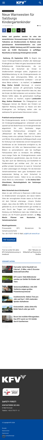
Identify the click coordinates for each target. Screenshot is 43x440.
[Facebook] (4, 30)
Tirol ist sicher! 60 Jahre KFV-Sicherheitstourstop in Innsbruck (11, 252)
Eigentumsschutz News (7, 271)
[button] (3, 3)
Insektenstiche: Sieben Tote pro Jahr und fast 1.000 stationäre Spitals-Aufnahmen (26, 299)
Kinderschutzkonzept (8, 435)
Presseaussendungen (8, 11)
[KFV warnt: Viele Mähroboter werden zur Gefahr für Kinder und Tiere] (7, 279)
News (4, 292)
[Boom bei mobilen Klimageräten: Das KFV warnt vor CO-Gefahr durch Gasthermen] (7, 319)
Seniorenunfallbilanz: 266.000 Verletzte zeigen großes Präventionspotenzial (25, 289)
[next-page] (6, 326)
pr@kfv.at (27, 234)
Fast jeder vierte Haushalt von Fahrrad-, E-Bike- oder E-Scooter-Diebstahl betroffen (27, 269)
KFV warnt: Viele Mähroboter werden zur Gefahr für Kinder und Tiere (27, 279)
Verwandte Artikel (8, 261)
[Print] (23, 30)
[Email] (18, 30)
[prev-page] (3, 326)
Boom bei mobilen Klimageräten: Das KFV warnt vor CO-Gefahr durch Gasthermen (26, 319)
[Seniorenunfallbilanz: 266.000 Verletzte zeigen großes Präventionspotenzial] (7, 289)
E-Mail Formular (7, 408)
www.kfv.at (35, 234)
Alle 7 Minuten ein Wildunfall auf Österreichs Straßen (32, 252)
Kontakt (4, 428)
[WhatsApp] (14, 30)
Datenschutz (5, 431)
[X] (9, 30)
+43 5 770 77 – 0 (13, 410)
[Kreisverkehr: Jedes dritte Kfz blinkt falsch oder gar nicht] (7, 309)
